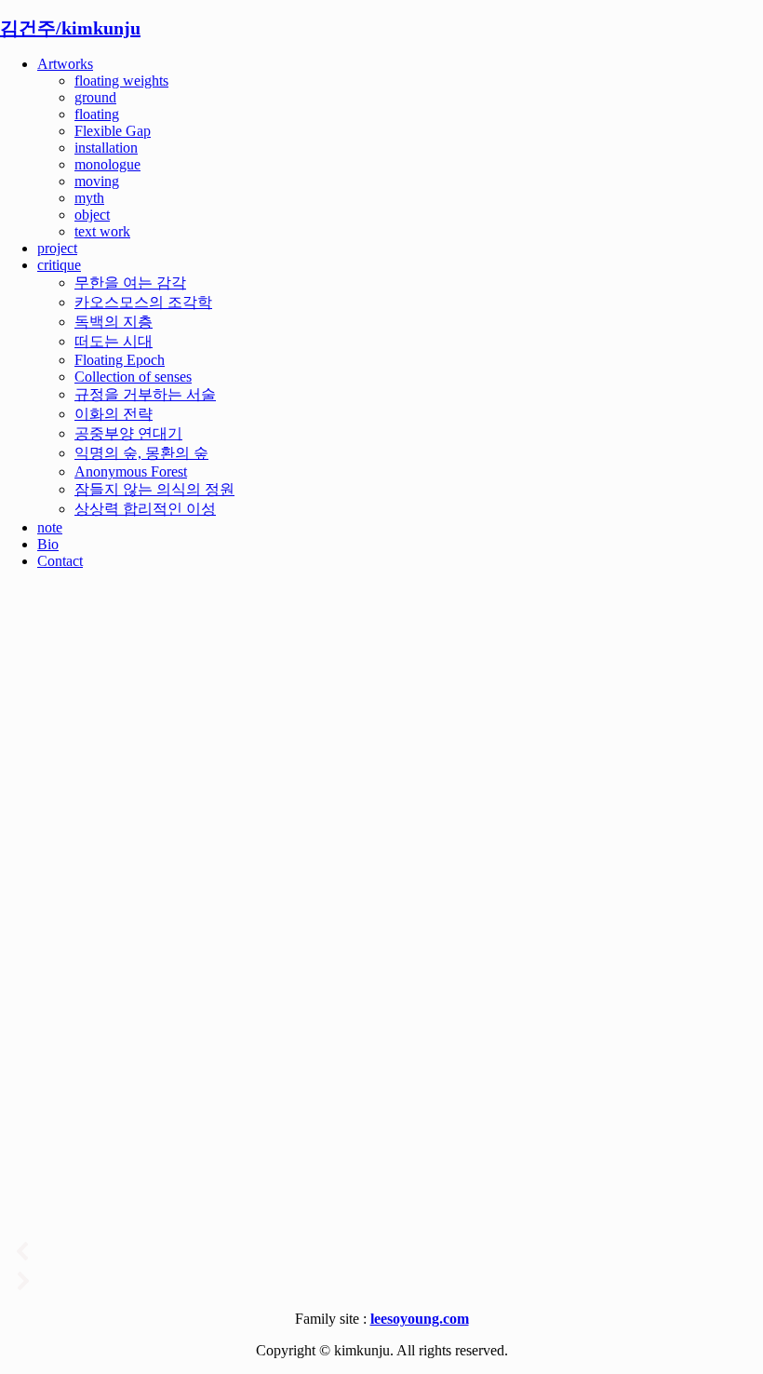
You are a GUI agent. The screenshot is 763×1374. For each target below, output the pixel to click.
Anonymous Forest (130, 471)
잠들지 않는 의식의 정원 (154, 489)
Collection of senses (133, 376)
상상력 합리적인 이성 (145, 509)
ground (95, 97)
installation (106, 147)
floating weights (121, 80)
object (92, 214)
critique (59, 265)
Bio (48, 544)
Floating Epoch (119, 360)
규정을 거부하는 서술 (145, 394)
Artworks (65, 64)
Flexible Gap (112, 131)
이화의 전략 (113, 414)
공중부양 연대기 (128, 433)
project (57, 248)
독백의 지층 (113, 322)
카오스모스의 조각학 (143, 302)
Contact (60, 561)
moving (96, 181)
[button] (381, 1251)
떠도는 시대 (113, 341)
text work (102, 231)
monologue (107, 164)
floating (96, 114)
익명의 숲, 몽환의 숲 (141, 453)
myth (89, 198)
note (49, 527)
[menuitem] (400, 148)
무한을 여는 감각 (130, 282)
